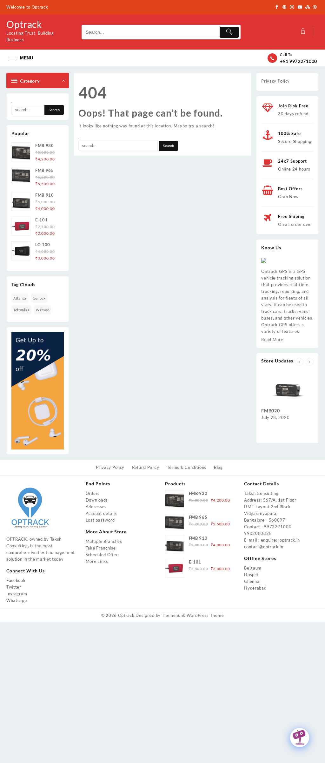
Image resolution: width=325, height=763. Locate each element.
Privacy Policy (275, 81)
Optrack (24, 24)
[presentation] (299, 362)
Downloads (97, 500)
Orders (93, 493)
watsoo (42, 310)
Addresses (96, 506)
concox (39, 298)
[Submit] (229, 32)
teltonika (21, 310)
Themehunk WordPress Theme (193, 615)
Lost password (100, 520)
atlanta (19, 298)
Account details (101, 513)
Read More (272, 339)
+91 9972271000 (298, 61)
